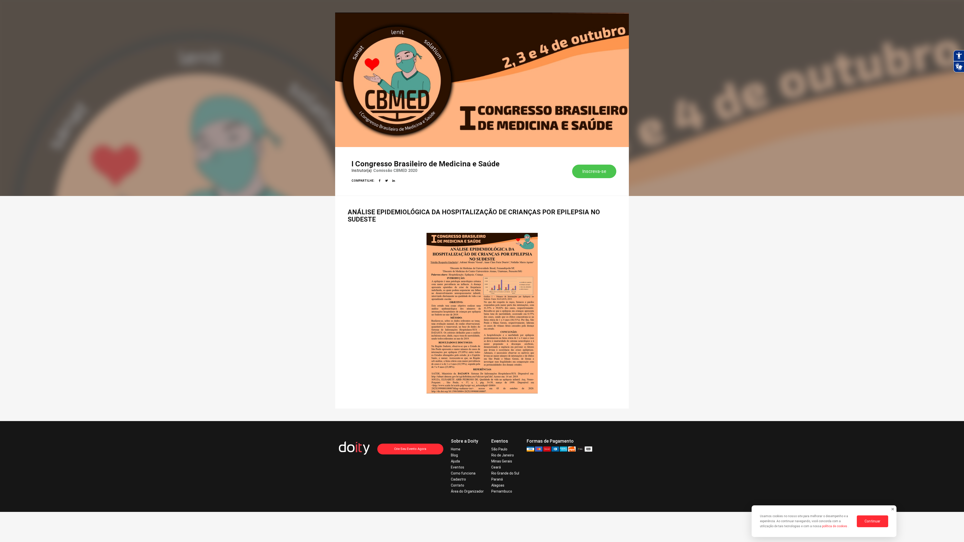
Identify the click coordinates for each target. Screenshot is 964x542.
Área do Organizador (467, 491)
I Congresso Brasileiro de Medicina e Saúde (425, 163)
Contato (457, 485)
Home (455, 449)
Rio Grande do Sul (505, 473)
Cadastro (458, 479)
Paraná (497, 479)
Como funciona (463, 473)
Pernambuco (501, 491)
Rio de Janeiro (502, 455)
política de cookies (835, 526)
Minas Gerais (501, 461)
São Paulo (499, 449)
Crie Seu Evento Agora (410, 449)
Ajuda (455, 461)
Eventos (457, 467)
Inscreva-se (594, 171)
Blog (454, 455)
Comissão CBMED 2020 (395, 170)
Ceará (496, 467)
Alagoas (497, 485)
